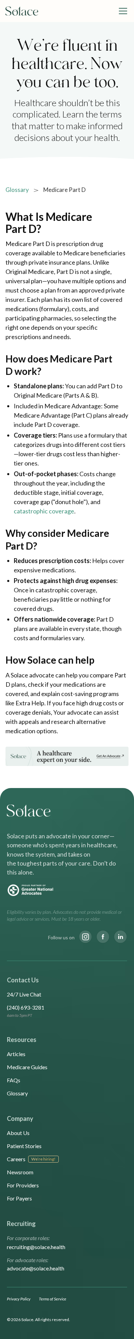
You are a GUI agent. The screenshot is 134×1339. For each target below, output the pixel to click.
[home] (21, 11)
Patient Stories (24, 1146)
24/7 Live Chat (24, 994)
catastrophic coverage (44, 511)
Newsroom (20, 1172)
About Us (18, 1133)
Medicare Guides (27, 1067)
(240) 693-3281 (25, 1007)
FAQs (13, 1080)
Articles (16, 1054)
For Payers (19, 1198)
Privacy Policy (19, 1298)
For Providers (23, 1185)
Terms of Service (52, 1298)
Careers (16, 1159)
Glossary (17, 189)
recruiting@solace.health (36, 1247)
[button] (122, 11)
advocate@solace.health (35, 1268)
